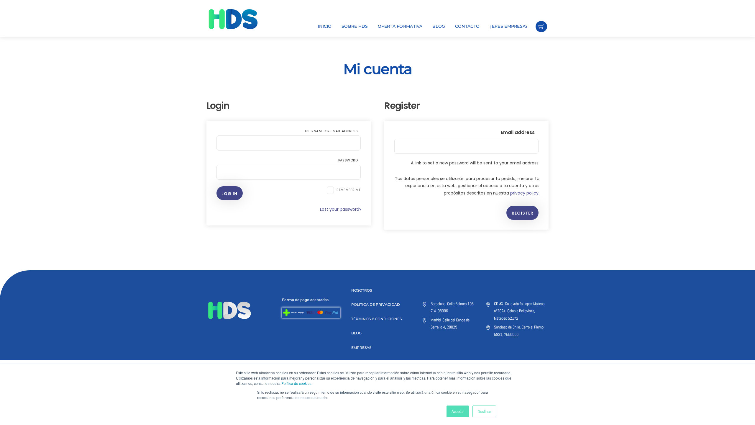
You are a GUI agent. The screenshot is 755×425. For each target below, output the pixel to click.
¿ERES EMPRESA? (509, 26)
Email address (520, 132)
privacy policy (524, 193)
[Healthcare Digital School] (243, 19)
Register (523, 213)
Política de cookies (296, 383)
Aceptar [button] (458, 411)
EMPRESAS (361, 347)
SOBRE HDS (355, 26)
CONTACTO (467, 26)
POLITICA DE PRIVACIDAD (375, 304)
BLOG (438, 26)
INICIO (325, 26)
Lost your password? (341, 209)
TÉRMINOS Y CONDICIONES (376, 319)
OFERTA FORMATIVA (400, 26)
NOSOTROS (361, 290)
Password (349, 160)
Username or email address (333, 131)
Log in (229, 194)
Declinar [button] (484, 411)
